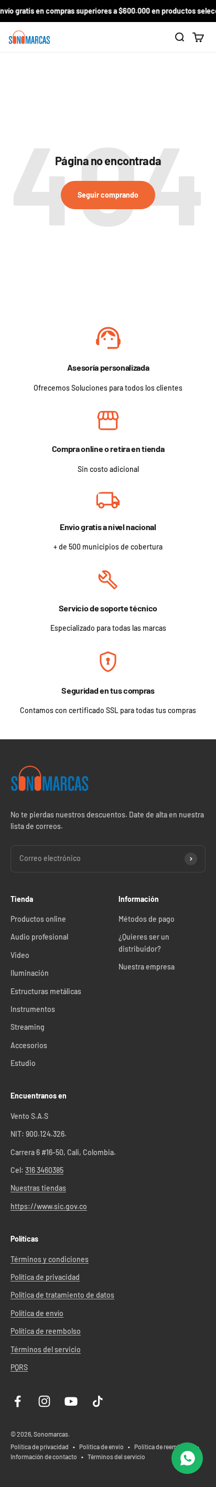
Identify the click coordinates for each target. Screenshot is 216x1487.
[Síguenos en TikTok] (98, 1401)
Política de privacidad (45, 1277)
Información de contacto (43, 1456)
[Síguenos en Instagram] (44, 1401)
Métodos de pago (146, 918)
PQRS (19, 1367)
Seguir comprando (108, 194)
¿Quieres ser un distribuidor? (143, 942)
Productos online (38, 918)
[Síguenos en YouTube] (71, 1401)
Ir (108, 339)
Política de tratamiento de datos (62, 1294)
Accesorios (28, 1045)
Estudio (23, 1063)
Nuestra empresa (146, 966)
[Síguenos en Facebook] (17, 1401)
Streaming (27, 1026)
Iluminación (29, 972)
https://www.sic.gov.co (48, 1206)
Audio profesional (39, 936)
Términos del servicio (45, 1349)
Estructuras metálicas (45, 991)
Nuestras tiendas (38, 1187)
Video (19, 955)
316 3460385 (44, 1170)
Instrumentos (32, 1009)
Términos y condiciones (49, 1259)
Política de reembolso (45, 1331)
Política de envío (36, 1313)
